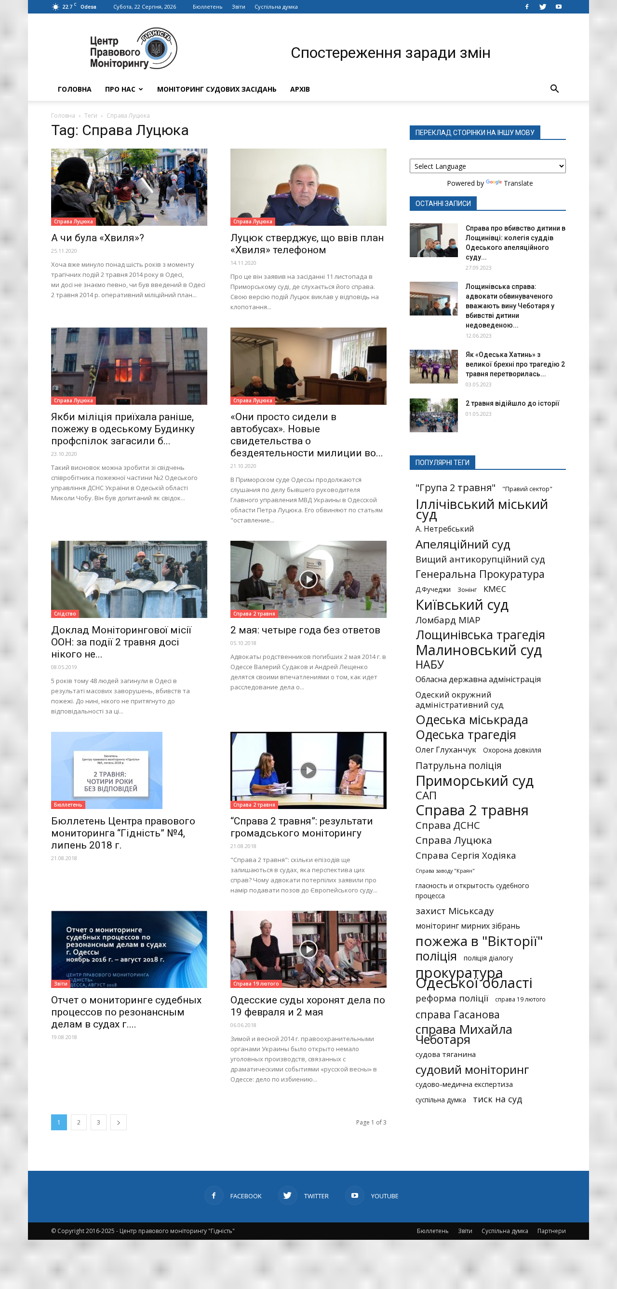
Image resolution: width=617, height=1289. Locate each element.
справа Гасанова (458, 1014)
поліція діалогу (488, 957)
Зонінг (467, 589)
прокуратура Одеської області (474, 978)
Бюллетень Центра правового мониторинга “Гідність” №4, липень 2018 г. (123, 833)
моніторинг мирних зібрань (468, 926)
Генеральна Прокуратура (480, 574)
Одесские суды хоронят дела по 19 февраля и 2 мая (307, 1006)
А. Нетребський (445, 529)
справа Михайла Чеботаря (464, 1034)
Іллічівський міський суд (482, 509)
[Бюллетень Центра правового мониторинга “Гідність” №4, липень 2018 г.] (129, 770)
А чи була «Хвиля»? (97, 238)
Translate (518, 183)
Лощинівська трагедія (480, 635)
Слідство (65, 613)
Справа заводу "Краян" (445, 870)
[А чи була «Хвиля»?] (129, 187)
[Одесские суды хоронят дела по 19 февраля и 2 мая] (308, 949)
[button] (554, 89)
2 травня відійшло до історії (513, 403)
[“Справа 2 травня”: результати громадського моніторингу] (308, 770)
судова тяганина (446, 1054)
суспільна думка (441, 1100)
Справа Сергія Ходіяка (466, 855)
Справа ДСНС (448, 825)
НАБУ (430, 664)
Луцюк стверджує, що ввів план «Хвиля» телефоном (307, 244)
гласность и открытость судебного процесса (472, 890)
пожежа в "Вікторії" (479, 941)
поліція (436, 956)
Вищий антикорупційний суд (480, 559)
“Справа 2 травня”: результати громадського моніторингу (301, 827)
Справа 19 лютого (256, 983)
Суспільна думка (276, 6)
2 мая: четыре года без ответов (305, 630)
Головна (75, 89)
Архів (300, 89)
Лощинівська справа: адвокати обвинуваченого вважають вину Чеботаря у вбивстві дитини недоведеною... (510, 306)
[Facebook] (527, 7)
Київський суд (462, 605)
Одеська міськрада (472, 719)
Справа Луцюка (73, 221)
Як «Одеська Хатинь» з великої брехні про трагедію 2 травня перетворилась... (515, 364)
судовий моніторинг (472, 1069)
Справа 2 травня (254, 613)
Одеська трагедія (466, 734)
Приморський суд (475, 780)
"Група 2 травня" (456, 487)
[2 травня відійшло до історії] (434, 415)
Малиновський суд (479, 649)
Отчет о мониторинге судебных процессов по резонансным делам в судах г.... (126, 1012)
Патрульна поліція (459, 765)
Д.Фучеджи (433, 589)
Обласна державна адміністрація (478, 679)
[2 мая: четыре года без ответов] (308, 579)
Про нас (120, 89)
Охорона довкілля (512, 750)
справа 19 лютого (520, 999)
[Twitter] (543, 7)
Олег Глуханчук (446, 749)
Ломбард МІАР (448, 620)
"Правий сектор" (527, 488)
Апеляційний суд (463, 544)
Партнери (551, 1231)
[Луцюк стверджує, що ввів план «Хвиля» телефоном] (308, 187)
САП (426, 795)
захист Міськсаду (455, 911)
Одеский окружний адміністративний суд (460, 699)
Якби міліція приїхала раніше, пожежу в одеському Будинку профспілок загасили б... (123, 429)
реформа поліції (452, 998)
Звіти (238, 6)
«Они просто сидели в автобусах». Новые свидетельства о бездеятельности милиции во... (306, 435)
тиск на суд (497, 1099)
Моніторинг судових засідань (217, 89)
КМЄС (494, 589)
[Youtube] (558, 7)
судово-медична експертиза (464, 1084)
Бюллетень (208, 6)
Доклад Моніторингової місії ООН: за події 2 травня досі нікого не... (121, 642)
